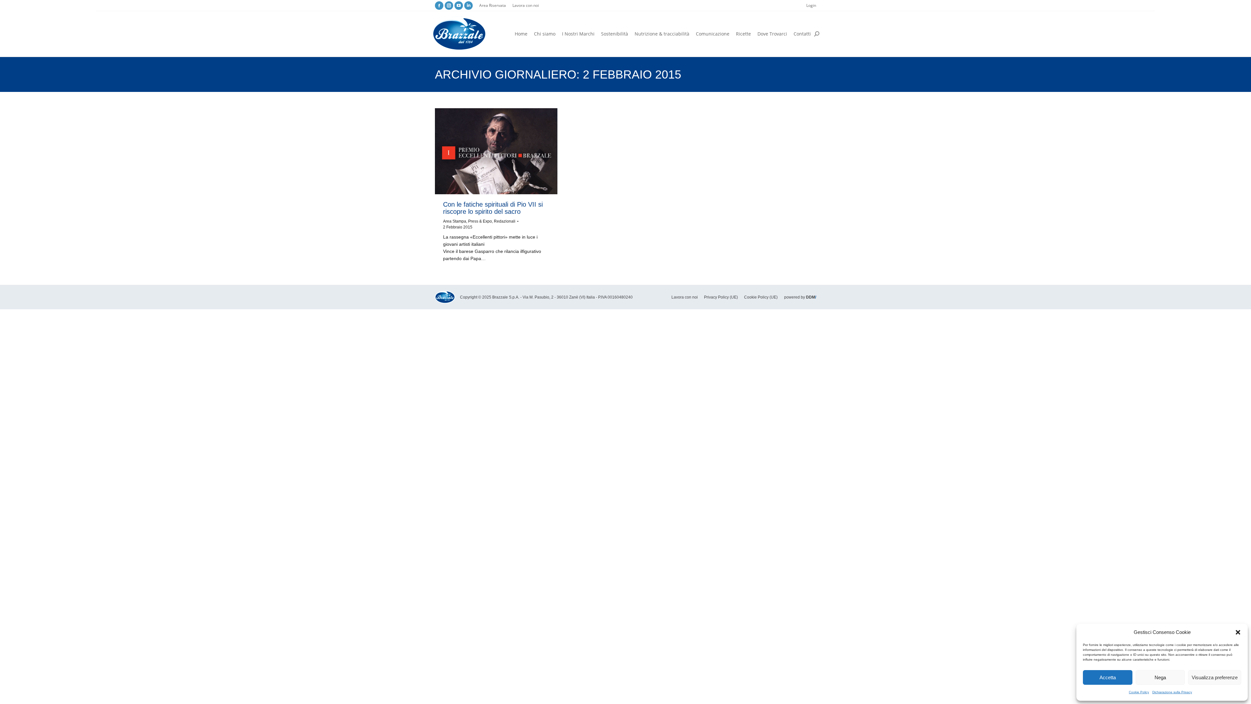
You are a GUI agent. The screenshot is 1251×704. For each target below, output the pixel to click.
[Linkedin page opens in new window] (468, 5)
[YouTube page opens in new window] (458, 5)
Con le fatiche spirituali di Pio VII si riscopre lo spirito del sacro (493, 208)
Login (811, 5)
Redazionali (504, 221)
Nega (1160, 677)
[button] (1238, 632)
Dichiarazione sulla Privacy (1172, 692)
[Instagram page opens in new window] (449, 5)
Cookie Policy (1139, 692)
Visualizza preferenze (1215, 677)
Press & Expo (480, 221)
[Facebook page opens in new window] (439, 5)
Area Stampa (454, 221)
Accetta (1108, 677)
